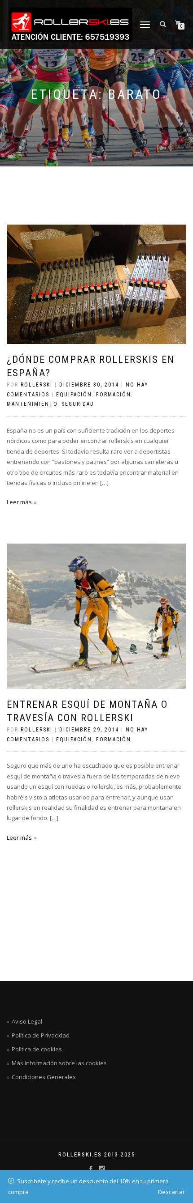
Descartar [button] (171, 1192)
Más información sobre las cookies (59, 1063)
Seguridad (77, 404)
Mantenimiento (32, 404)
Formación (113, 394)
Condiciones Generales (44, 1077)
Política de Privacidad (41, 1035)
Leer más (19, 502)
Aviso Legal (27, 1021)
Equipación (74, 394)
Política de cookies (37, 1049)
